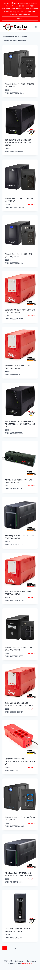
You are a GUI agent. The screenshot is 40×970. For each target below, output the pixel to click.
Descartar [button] (20, 19)
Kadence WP (26, 964)
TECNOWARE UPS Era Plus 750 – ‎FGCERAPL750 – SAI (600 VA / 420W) (19, 142)
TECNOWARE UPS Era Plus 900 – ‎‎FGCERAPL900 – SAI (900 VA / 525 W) (20, 424)
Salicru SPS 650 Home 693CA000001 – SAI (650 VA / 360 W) (20, 761)
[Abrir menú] (36, 27)
